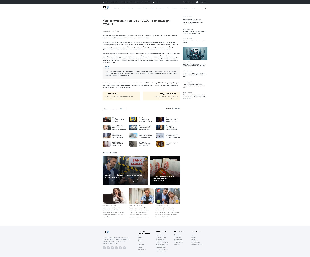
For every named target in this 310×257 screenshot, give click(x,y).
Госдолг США (177, 237)
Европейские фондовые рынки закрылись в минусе (195, 41)
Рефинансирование (161, 235)
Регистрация (202, 2)
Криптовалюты (184, 8)
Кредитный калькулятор (162, 242)
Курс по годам (115, 2)
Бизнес (146, 8)
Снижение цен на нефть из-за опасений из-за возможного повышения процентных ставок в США (195, 96)
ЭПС (168, 8)
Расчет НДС (159, 234)
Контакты (193, 237)
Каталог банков (138, 2)
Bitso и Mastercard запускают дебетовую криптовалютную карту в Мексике (166, 96)
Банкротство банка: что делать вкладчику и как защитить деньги (125, 176)
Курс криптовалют (127, 2)
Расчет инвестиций (161, 251)
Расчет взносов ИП (161, 246)
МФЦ (152, 8)
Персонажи (177, 244)
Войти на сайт (189, 2)
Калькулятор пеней (161, 239)
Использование (195, 242)
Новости (116, 8)
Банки (124, 8)
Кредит (130, 8)
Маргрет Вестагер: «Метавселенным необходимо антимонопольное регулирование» (119, 96)
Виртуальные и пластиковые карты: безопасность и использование (163, 179)
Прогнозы (140, 251)
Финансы (138, 8)
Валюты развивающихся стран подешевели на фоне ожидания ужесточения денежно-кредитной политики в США (193, 21)
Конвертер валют (178, 240)
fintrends (105, 8)
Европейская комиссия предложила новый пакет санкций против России (195, 32)
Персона (174, 8)
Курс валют (106, 2)
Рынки (194, 8)
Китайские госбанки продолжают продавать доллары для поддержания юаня (194, 85)
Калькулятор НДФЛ (161, 237)
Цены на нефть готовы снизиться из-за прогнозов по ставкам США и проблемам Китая (194, 75)
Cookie (193, 235)
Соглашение (194, 240)
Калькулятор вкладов (161, 240)
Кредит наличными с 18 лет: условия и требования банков (139, 209)
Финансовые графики (151, 2)
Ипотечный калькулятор (162, 244)
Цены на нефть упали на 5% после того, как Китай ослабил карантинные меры (194, 64)
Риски (193, 234)
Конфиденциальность (196, 244)
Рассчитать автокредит (162, 249)
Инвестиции (160, 8)
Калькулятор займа (161, 247)
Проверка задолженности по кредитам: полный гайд (112, 209)
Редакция (193, 239)
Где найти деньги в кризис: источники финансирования (164, 209)
